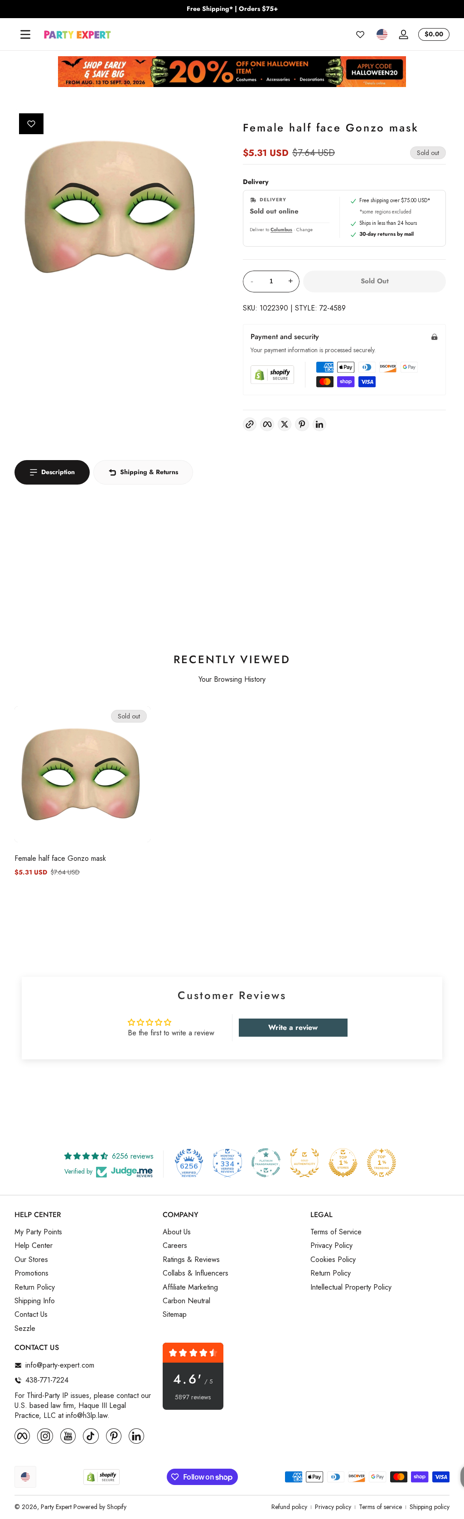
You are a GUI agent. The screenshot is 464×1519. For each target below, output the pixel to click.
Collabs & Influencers (195, 1273)
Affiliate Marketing (190, 1287)
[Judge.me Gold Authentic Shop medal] (304, 1162)
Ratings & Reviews (191, 1260)
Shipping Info (34, 1301)
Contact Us (31, 1315)
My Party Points (38, 1232)
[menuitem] (84, 1232)
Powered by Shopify (99, 1506)
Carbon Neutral (186, 1301)
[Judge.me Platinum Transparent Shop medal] (265, 1162)
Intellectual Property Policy (351, 1287)
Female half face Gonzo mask (60, 858)
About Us (177, 1232)
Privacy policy (333, 1507)
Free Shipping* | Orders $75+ (232, 9)
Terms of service (380, 1507)
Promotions (31, 1273)
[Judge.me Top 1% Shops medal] (343, 1162)
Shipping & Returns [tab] (149, 471)
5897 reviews (193, 1397)
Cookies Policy (333, 1260)
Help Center (33, 1246)
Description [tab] (58, 471)
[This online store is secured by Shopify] (272, 374)
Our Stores (31, 1260)
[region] (232, 9)
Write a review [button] (293, 1027)
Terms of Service (336, 1232)
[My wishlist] (360, 34)
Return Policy (34, 1287)
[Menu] (25, 34)
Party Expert (56, 1506)
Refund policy (289, 1507)
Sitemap (175, 1315)
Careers (175, 1246)
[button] (382, 34)
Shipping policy (430, 1507)
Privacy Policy (331, 1246)
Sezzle (24, 1329)
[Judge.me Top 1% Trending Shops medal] (381, 1162)
